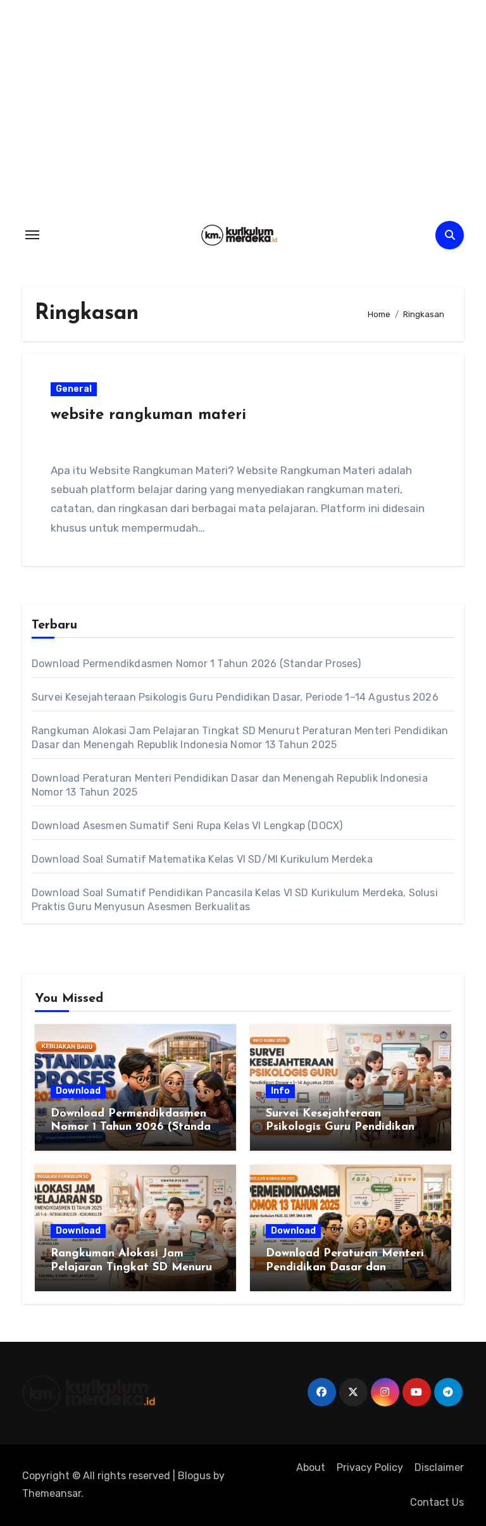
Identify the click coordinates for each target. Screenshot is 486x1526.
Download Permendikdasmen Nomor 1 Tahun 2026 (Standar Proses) (196, 664)
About (310, 1467)
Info (280, 1090)
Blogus (194, 1476)
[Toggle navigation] (32, 234)
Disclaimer (439, 1467)
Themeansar (51, 1493)
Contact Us (437, 1502)
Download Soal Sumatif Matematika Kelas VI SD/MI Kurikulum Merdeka (202, 859)
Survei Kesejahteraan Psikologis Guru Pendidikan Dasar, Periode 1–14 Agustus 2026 (235, 697)
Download (78, 1090)
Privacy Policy (370, 1467)
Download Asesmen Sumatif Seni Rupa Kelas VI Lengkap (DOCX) (187, 826)
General (74, 389)
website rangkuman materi (148, 415)
